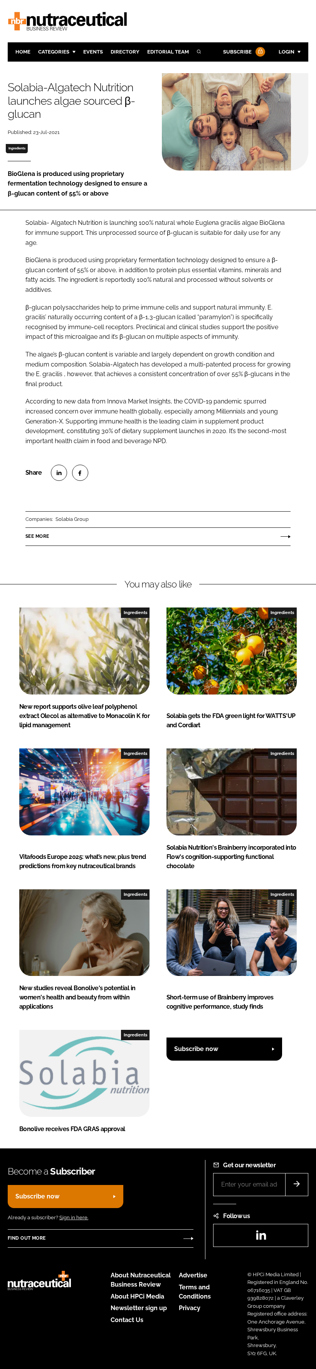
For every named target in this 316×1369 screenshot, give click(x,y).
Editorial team (168, 52)
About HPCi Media (137, 1296)
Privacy (189, 1308)
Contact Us (127, 1320)
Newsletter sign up (139, 1308)
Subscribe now (196, 1049)
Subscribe (237, 52)
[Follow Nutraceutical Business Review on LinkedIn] (261, 1237)
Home (22, 52)
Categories (53, 52)
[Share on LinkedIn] (59, 473)
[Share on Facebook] (80, 473)
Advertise (193, 1275)
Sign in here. (73, 1217)
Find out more (26, 1238)
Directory (125, 52)
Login (286, 52)
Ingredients (16, 148)
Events (93, 52)
